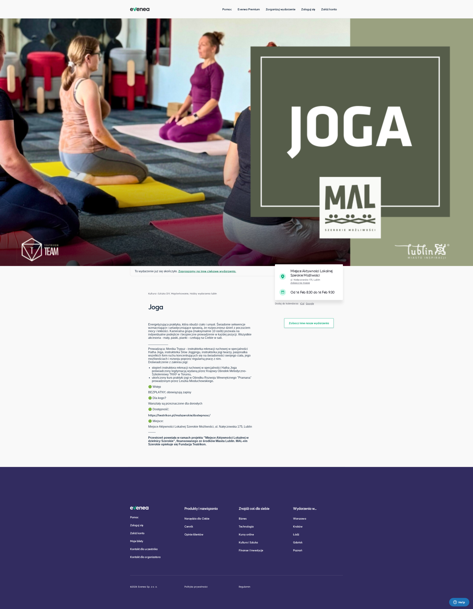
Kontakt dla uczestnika (144, 549)
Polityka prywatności (195, 586)
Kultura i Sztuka (157, 293)
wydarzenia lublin (207, 293)
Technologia (246, 526)
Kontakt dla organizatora (145, 557)
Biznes (242, 518)
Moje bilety (136, 541)
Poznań (297, 550)
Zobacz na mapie (300, 283)
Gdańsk (297, 542)
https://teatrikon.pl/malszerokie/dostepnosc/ (179, 415)
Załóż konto (329, 9)
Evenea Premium (249, 9)
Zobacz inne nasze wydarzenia (309, 323)
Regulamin (244, 586)
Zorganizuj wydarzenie (280, 9)
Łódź (296, 534)
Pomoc (227, 9)
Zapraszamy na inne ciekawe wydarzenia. (207, 271)
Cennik (188, 526)
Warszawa (299, 518)
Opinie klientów (193, 534)
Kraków (297, 526)
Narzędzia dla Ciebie (196, 518)
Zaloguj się (308, 9)
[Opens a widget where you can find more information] (459, 602)
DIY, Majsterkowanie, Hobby (181, 293)
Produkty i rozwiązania (201, 508)
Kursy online (246, 534)
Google (310, 303)
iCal (302, 303)
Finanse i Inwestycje (251, 550)
